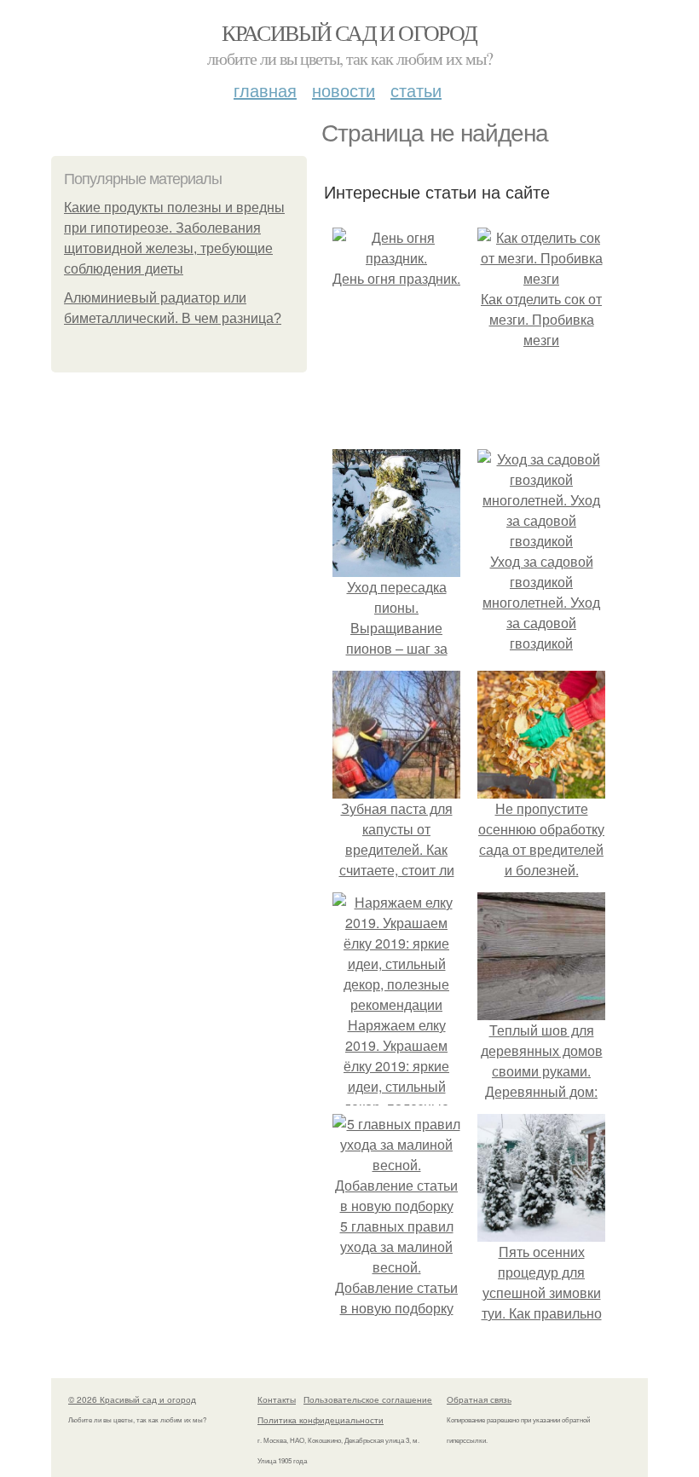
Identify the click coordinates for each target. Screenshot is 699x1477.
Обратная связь (479, 1399)
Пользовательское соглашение (367, 1399)
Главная (265, 90)
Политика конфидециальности (320, 1420)
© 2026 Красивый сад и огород (132, 1399)
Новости (343, 90)
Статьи (416, 90)
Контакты (276, 1399)
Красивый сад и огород (349, 32)
